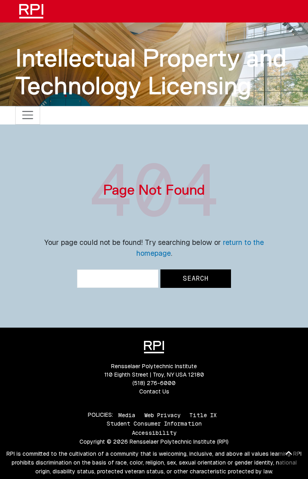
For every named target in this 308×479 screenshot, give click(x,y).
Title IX (203, 414)
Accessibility (154, 432)
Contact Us (154, 391)
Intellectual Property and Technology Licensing (151, 72)
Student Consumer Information (154, 423)
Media (127, 414)
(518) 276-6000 (154, 383)
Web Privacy (162, 414)
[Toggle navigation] (28, 115)
